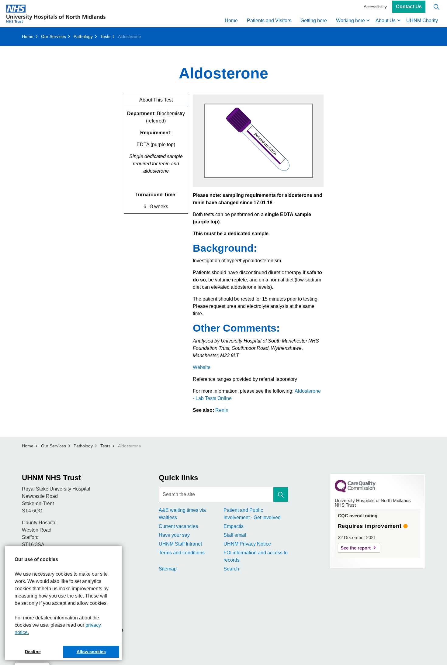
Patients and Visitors (269, 20)
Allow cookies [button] (91, 651)
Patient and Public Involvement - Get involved (252, 514)
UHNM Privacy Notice (247, 543)
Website (201, 367)
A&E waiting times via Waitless (182, 514)
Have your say (174, 535)
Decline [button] (32, 651)
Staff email (235, 535)
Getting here (313, 20)
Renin (221, 410)
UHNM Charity (422, 20)
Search (231, 568)
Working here (350, 20)
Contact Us (409, 6)
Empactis (234, 526)
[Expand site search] (436, 7)
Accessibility (375, 6)
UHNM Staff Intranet (180, 543)
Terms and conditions (182, 552)
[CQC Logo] (355, 491)
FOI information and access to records (256, 556)
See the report (356, 547)
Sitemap (168, 568)
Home (231, 20)
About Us (386, 20)
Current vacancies (178, 526)
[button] (280, 494)
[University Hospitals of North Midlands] (56, 14)
